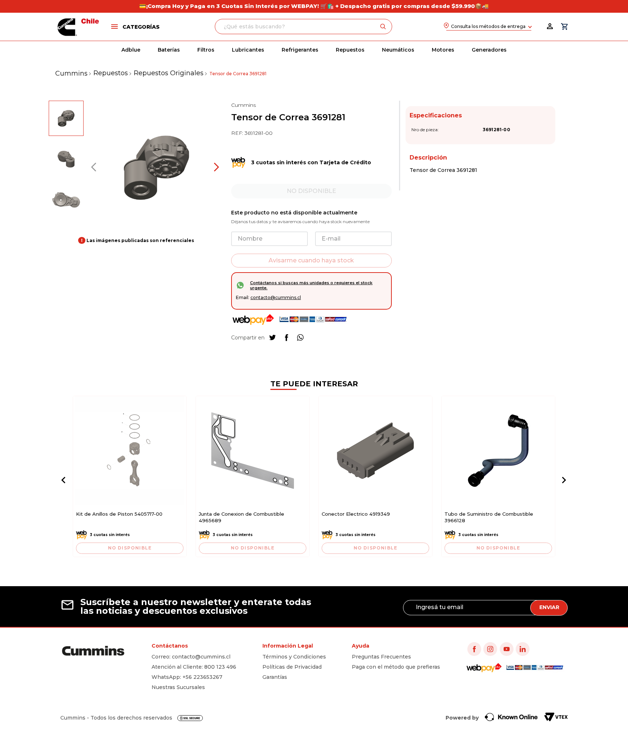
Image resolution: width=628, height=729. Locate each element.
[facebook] (286, 337)
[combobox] (303, 26)
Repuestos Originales (169, 73)
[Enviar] (311, 260)
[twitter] (272, 337)
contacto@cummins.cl (275, 297)
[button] (135, 26)
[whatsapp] (300, 337)
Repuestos (110, 73)
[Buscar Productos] (384, 26)
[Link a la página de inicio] (71, 73)
